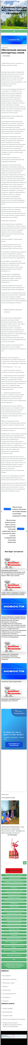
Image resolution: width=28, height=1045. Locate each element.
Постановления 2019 (9, 994)
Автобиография (12, 835)
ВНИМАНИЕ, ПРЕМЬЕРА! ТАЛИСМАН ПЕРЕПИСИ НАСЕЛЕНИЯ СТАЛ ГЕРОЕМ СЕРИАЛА (10, 657)
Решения (5, 1001)
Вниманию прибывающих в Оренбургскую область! (10, 700)
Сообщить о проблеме (14, 744)
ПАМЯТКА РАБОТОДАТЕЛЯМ (11, 681)
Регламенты (7, 997)
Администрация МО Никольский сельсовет (14, 10)
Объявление (4, 47)
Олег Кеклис (6, 56)
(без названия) (7, 1012)
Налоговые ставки (9, 983)
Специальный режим (15, 870)
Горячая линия (7, 1015)
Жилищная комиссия (9, 979)
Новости (5, 986)
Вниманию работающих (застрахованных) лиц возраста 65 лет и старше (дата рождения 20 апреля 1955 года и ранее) (13, 573)
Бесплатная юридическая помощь (14, 1019)
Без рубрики (7, 975)
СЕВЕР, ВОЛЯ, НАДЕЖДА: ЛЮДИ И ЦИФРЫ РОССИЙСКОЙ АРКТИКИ (13, 593)
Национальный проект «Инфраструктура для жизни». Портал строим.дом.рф (12, 1024)
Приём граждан (8, 1008)
